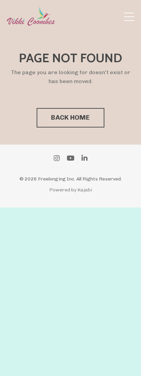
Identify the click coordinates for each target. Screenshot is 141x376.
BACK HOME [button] (70, 117)
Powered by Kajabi (70, 190)
